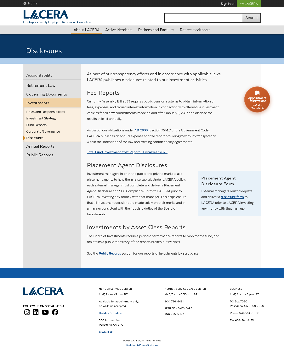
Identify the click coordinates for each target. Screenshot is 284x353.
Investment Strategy (41, 118)
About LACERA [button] (86, 30)
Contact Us (106, 332)
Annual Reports (40, 146)
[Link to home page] (43, 291)
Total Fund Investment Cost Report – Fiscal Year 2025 (127, 152)
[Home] (46, 14)
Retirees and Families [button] (156, 30)
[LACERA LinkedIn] (35, 313)
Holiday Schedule (110, 313)
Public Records (40, 155)
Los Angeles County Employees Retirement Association (57, 22)
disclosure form (232, 197)
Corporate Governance (43, 131)
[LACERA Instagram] (27, 313)
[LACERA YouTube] (45, 313)
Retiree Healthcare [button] (195, 30)
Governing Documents (46, 94)
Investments (37, 103)
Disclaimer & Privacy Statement (142, 345)
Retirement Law (40, 85)
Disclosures (34, 138)
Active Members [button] (118, 30)
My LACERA (249, 4)
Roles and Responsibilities (45, 112)
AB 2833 (141, 130)
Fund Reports (36, 125)
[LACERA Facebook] (55, 313)
